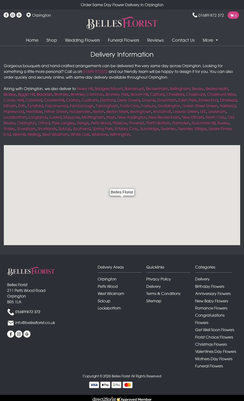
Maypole (71, 117)
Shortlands (47, 128)
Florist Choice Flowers (214, 337)
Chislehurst (195, 94)
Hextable (34, 111)
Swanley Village (192, 128)
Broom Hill (139, 94)
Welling (33, 134)
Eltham (10, 105)
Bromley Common (87, 94)
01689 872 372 (211, 15)
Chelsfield (175, 94)
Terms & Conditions (163, 293)
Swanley (168, 128)
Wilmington (120, 134)
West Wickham (55, 134)
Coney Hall (14, 100)
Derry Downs (128, 100)
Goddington (169, 105)
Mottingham (93, 117)
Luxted (55, 117)
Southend (82, 128)
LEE (203, 111)
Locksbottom (15, 117)
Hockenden (80, 111)
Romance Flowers (211, 308)
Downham (166, 100)
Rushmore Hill (203, 123)
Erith (22, 105)
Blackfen (44, 94)
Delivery (153, 286)
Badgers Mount (109, 88)
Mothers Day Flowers (213, 358)
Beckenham (157, 88)
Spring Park (102, 128)
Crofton (73, 100)
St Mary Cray (126, 128)
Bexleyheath (217, 88)
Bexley (198, 88)
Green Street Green (200, 105)
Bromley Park (117, 94)
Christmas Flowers (211, 344)
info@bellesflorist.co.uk (35, 322)
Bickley (10, 94)
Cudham (89, 100)
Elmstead (228, 100)
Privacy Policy (158, 279)
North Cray (216, 117)
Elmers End (208, 100)
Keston (98, 111)
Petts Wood (101, 123)
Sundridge (149, 128)
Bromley (61, 94)
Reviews (155, 40)
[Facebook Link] (6, 15)
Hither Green (55, 111)
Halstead (228, 105)
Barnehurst (134, 88)
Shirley (9, 128)
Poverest (136, 123)
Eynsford (35, 105)
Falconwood (56, 105)
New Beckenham (164, 117)
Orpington (26, 123)
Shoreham (26, 128)
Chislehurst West (221, 94)
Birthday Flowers (209, 286)
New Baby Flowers (211, 301)
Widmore (100, 134)
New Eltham (193, 117)
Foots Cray (129, 105)
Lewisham (217, 111)
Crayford (33, 100)
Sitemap (153, 301)
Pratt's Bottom (158, 123)
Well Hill (19, 134)
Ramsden (181, 123)
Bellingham (180, 88)
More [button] (208, 40)
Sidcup (64, 128)
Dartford (107, 100)
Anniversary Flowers (213, 293)
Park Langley (63, 123)
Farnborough (82, 105)
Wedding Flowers (82, 40)
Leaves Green (185, 111)
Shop (51, 40)
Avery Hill (85, 88)
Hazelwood (14, 111)
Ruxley (223, 123)
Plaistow (120, 123)
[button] (122, 268)
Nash (111, 117)
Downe (148, 100)
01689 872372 (95, 71)
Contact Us (183, 40)
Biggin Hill (26, 94)
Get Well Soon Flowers (214, 329)
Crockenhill (54, 100)
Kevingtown (140, 111)
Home (32, 40)
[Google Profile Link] (19, 15)
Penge (83, 123)
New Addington (132, 117)
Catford (157, 94)
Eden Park (187, 100)
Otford (44, 123)
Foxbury (148, 105)
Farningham (107, 105)
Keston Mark (117, 111)
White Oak (80, 134)
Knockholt (162, 111)
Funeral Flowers (123, 40)
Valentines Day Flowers (215, 351)
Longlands (38, 117)
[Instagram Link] (12, 15)
